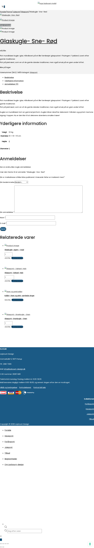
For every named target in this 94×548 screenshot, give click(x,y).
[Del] (5, 543)
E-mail (3, 223)
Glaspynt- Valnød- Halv (14, 273)
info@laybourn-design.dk (14, 369)
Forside (3, 12)
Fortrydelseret (25, 387)
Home (9, 12)
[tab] (49, 77)
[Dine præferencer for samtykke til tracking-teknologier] (90, 544)
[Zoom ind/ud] (1, 543)
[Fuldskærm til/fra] (3, 543)
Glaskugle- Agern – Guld (14, 250)
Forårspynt (89, 404)
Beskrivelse (9, 77)
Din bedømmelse (7, 182)
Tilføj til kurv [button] (18, 258)
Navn (3, 217)
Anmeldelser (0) (11, 84)
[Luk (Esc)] (8, 543)
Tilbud (91, 419)
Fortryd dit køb (39, 387)
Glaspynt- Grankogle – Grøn (16, 318)
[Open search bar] (6, 527)
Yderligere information (14, 81)
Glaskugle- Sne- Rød (28, 41)
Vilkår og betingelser (8, 387)
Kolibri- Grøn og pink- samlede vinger (19, 295)
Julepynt (16, 12)
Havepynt (90, 409)
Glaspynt (25, 12)
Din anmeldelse (7, 212)
